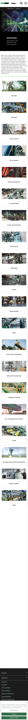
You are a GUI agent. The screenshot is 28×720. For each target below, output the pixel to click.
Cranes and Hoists (6, 687)
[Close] (26, 702)
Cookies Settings (14, 710)
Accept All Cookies (14, 717)
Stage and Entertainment (8, 693)
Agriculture (4, 682)
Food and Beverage (6, 696)
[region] (14, 710)
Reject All (14, 714)
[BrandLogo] (5, 3)
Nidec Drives (11, 8)
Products (4, 673)
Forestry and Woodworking (8, 699)
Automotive (4, 684)
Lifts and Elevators (6, 690)
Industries (18, 8)
